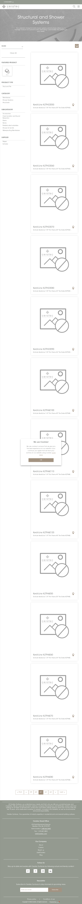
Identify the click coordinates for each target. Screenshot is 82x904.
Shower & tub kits (8, 128)
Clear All (13, 53)
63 (51, 792)
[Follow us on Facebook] (28, 871)
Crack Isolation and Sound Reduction (11, 117)
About (41, 845)
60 (36, 792)
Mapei (5, 141)
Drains (5, 120)
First (20, 792)
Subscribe (55, 889)
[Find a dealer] (73, 105)
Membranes (6, 97)
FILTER (4, 46)
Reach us (41, 850)
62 (46, 792)
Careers (41, 847)
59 (31, 792)
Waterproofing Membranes (11, 130)
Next (55, 792)
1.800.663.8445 (46, 828)
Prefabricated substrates (10, 125)
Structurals (6, 102)
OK (41, 460)
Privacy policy (31, 899)
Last (61, 792)
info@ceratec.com (41, 833)
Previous (26, 792)
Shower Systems (8, 100)
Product (77, 46)
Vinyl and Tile (7, 86)
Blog (41, 855)
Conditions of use (49, 899)
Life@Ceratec (41, 852)
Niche (5, 123)
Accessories (7, 113)
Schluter (5, 144)
